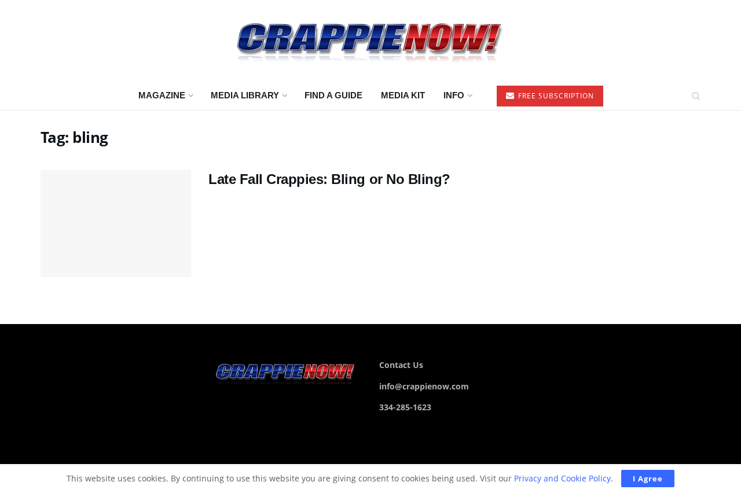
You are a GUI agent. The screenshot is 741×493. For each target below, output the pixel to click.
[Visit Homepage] (370, 41)
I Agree (648, 478)
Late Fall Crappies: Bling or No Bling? (329, 179)
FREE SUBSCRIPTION (555, 96)
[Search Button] (696, 95)
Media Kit (403, 95)
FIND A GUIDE (333, 95)
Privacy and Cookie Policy (562, 478)
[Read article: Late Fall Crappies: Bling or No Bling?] (116, 224)
